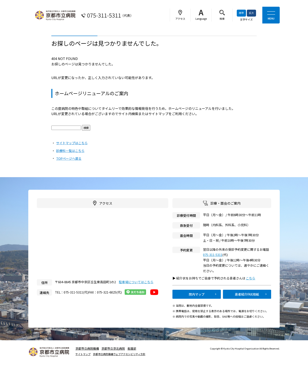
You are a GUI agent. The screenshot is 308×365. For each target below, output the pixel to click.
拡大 (251, 13)
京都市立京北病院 (113, 348)
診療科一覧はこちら (70, 150)
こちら (252, 278)
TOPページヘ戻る (69, 158)
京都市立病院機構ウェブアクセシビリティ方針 (119, 354)
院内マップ (196, 294)
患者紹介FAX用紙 (247, 294)
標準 (241, 13)
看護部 (131, 348)
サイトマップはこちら (72, 143)
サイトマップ (83, 354)
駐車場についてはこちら (136, 281)
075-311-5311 (212, 254)
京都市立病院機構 (87, 348)
